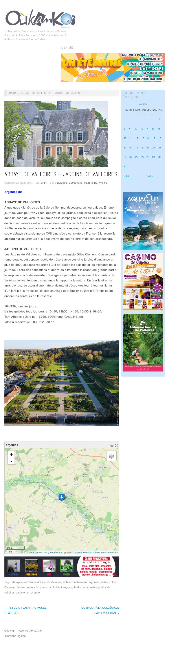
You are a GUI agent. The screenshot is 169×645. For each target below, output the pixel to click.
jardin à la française (60, 587)
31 (125, 166)
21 (148, 147)
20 (142, 147)
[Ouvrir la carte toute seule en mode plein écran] (117, 445)
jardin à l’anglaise (36, 587)
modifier (112, 552)
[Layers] (111, 456)
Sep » (150, 175)
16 (159, 138)
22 (153, 147)
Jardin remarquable (85, 587)
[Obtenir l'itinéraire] (112, 445)
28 (148, 157)
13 (142, 138)
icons (59, 552)
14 (148, 138)
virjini (44, 183)
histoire (20, 587)
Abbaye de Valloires (49, 582)
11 (130, 138)
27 (142, 157)
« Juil (127, 175)
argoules (94, 582)
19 (136, 147)
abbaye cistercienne (24, 582)
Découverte (76, 183)
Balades (62, 183)
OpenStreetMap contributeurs (91, 552)
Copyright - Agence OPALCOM (23, 630)
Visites (103, 183)
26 (136, 157)
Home (12, 93)
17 (125, 147)
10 (125, 138)
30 (159, 157)
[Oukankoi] (40, 18)
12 (136, 138)
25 (130, 157)
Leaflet (52, 552)
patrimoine (22, 592)
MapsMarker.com (38, 552)
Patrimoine (90, 183)
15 (153, 138)
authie (104, 582)
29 (153, 157)
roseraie (35, 592)
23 (159, 147)
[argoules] (61, 497)
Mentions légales (15, 636)
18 (130, 147)
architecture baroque (74, 582)
